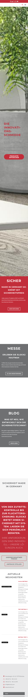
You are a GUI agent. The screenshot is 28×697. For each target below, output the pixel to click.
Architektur (4, 614)
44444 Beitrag (23, 581)
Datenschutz (4, 642)
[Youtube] (17, 1)
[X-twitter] (14, 1)
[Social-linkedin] (12, 1)
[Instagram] (15, 1)
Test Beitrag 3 (22, 609)
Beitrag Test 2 (22, 637)
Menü (25, 5)
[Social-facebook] (10, 1)
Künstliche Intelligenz (6, 586)
